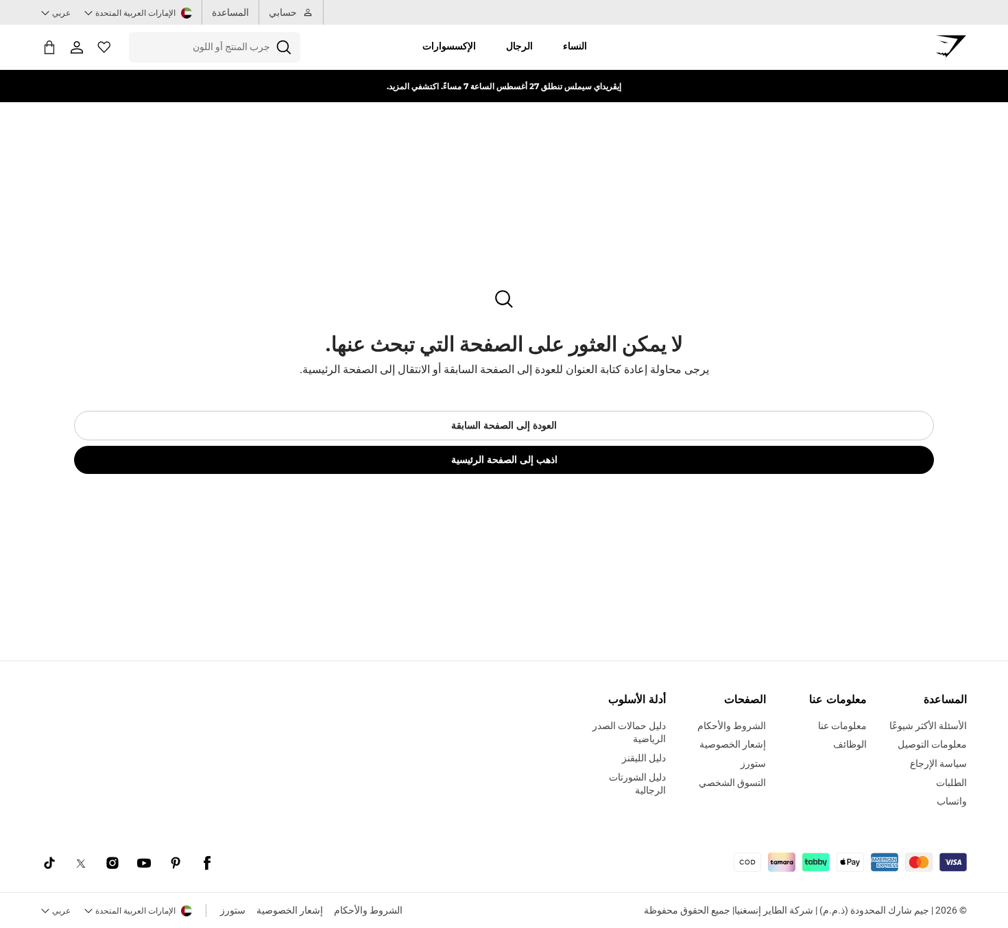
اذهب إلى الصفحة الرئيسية (504, 459)
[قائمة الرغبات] (104, 47)
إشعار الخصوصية (289, 910)
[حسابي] (77, 47)
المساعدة (230, 12)
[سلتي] (49, 47)
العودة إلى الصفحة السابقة (504, 425)
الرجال (519, 46)
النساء (575, 46)
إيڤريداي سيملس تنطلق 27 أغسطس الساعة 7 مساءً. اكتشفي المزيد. (504, 86)
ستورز (232, 910)
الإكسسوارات (449, 46)
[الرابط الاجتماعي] (207, 863)
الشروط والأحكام (368, 910)
